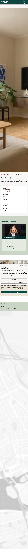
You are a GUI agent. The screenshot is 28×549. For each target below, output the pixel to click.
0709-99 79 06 (10, 246)
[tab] (4, 2)
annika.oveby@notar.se (12, 248)
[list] (14, 247)
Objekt (3, 6)
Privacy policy (23, 265)
